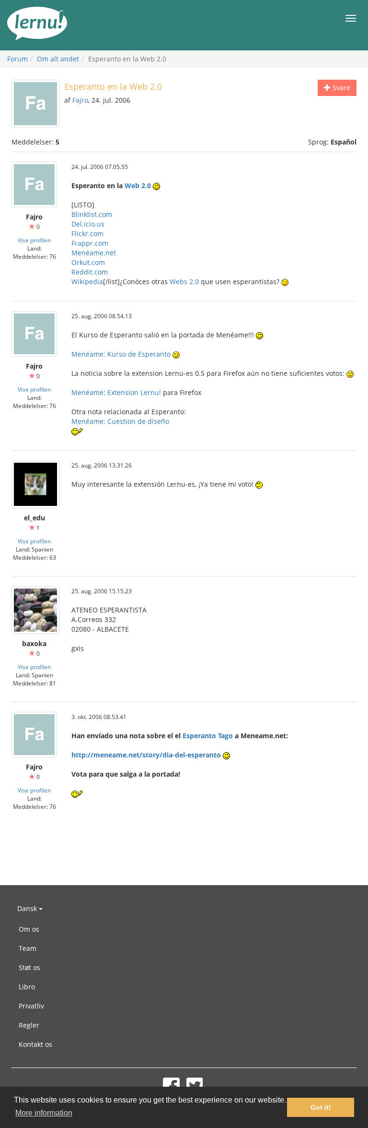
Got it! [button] (320, 1107)
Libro (27, 986)
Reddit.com (89, 271)
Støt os (29, 967)
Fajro (80, 100)
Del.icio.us (87, 223)
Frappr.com (89, 243)
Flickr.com (87, 233)
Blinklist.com (91, 214)
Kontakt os (35, 1044)
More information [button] (43, 1113)
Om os (29, 929)
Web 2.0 (138, 185)
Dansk (28, 908)
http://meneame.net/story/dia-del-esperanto (146, 754)
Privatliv (31, 1005)
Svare (340, 87)
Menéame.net (93, 252)
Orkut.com (88, 262)
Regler (29, 1025)
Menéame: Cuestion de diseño (120, 421)
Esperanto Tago (208, 735)
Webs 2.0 (184, 281)
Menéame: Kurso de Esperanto (121, 354)
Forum (17, 58)
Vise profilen (34, 240)
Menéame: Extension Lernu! (116, 392)
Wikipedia (87, 281)
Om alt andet (58, 58)
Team (27, 948)
